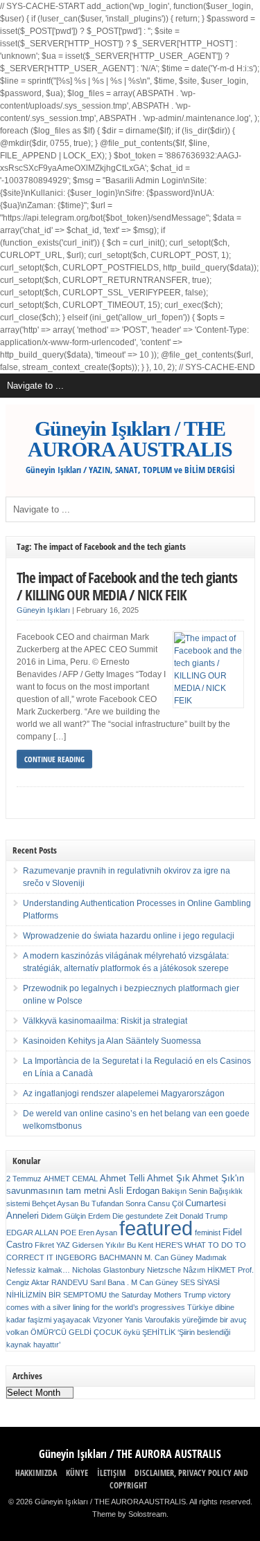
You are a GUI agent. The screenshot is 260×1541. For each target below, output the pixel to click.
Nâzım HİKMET (209, 1270)
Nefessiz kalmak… (38, 1270)
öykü (131, 1332)
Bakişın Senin (184, 1191)
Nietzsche (164, 1270)
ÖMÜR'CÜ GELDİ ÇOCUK (76, 1332)
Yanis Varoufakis (152, 1320)
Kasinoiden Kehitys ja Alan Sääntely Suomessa (112, 1041)
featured (156, 1228)
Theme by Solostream (129, 1514)
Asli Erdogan (133, 1190)
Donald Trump (203, 1216)
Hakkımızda (36, 1473)
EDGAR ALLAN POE (41, 1232)
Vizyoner (108, 1320)
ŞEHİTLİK (158, 1332)
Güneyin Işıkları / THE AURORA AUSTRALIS (130, 439)
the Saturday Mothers (145, 1295)
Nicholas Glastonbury (108, 1270)
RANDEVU (69, 1282)
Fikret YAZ (52, 1245)
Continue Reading (54, 759)
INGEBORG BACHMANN (98, 1257)
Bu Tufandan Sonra (113, 1203)
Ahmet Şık (168, 1178)
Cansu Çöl (165, 1203)
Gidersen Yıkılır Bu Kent (112, 1245)
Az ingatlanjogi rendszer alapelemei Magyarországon (124, 1093)
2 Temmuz (24, 1178)
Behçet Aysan (55, 1203)
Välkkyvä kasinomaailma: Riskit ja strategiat (105, 1021)
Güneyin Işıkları (43, 610)
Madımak (211, 1257)
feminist (207, 1232)
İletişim (111, 1473)
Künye (77, 1473)
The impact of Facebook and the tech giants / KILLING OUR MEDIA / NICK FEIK (127, 586)
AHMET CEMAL (71, 1178)
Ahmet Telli (122, 1178)
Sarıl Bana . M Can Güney (134, 1282)
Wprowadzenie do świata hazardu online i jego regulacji (128, 936)
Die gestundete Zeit (144, 1216)
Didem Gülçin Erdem (75, 1216)
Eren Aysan (97, 1232)
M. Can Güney (168, 1257)
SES (187, 1282)
